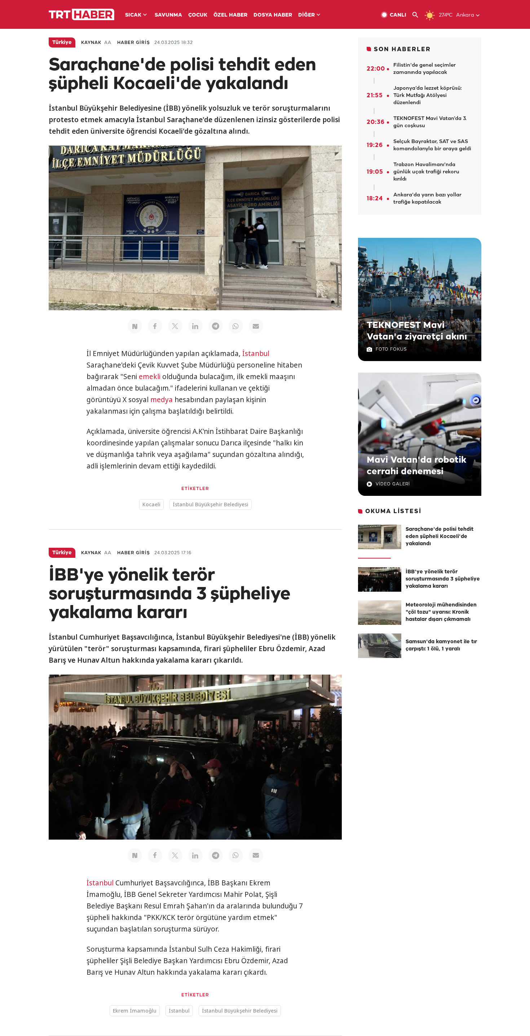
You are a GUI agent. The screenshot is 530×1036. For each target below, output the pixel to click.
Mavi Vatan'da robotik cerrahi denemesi (416, 465)
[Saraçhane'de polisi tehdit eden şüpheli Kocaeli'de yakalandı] (379, 537)
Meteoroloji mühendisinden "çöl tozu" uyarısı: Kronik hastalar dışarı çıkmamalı (441, 612)
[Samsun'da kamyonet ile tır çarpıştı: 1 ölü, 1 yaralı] (379, 645)
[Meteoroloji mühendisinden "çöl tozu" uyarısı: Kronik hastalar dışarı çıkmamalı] (379, 612)
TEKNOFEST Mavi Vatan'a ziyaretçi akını (417, 331)
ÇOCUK (197, 15)
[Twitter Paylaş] (175, 326)
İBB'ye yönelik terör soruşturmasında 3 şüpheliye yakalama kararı (443, 579)
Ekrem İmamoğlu (134, 1010)
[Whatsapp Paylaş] (236, 326)
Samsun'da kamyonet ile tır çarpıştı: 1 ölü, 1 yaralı (441, 645)
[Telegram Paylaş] (215, 326)
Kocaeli (151, 504)
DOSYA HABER (272, 15)
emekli (149, 376)
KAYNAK (91, 42)
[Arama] (418, 15)
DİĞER (306, 15)
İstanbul (255, 353)
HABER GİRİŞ (133, 42)
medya (161, 399)
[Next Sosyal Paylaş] (135, 326)
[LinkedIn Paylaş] (195, 326)
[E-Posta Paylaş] (256, 326)
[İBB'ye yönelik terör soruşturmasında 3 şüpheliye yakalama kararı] (379, 579)
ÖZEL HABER (230, 15)
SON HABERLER (402, 49)
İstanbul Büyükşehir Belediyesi (210, 504)
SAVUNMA (168, 15)
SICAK (133, 15)
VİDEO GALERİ (393, 484)
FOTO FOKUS (391, 349)
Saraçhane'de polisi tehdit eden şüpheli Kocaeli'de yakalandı (439, 537)
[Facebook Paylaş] (155, 326)
